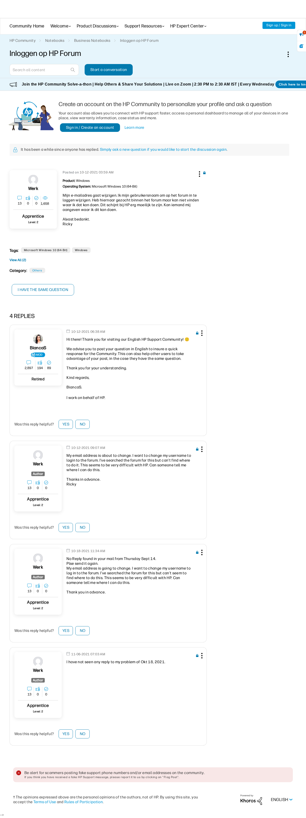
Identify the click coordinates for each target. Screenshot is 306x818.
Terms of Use (44, 802)
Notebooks (55, 40)
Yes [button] (65, 424)
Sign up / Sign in (278, 25)
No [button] (83, 424)
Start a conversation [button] (108, 69)
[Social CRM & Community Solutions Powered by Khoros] (251, 799)
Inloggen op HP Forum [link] (139, 40)
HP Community (23, 40)
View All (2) (18, 260)
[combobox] (44, 69)
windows (81, 250)
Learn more (134, 127)
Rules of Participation (83, 802)
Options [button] (291, 54)
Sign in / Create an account (90, 127)
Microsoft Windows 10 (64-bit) (45, 250)
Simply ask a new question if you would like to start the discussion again (163, 149)
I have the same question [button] (43, 289)
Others (37, 270)
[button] (198, 173)
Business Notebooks (92, 40)
